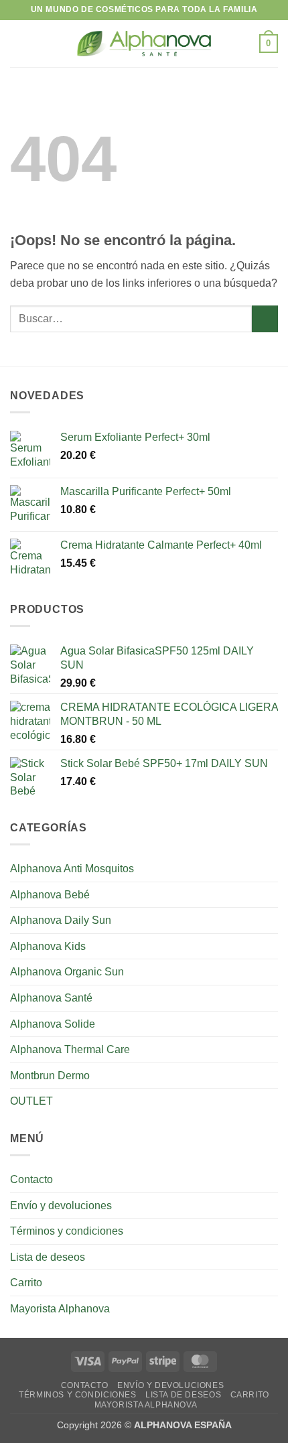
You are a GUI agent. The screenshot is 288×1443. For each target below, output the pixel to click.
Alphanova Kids (48, 946)
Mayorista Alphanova (60, 1308)
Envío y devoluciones (61, 1205)
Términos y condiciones (66, 1231)
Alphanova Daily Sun (60, 920)
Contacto (31, 1179)
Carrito (26, 1282)
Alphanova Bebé (50, 894)
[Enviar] (265, 318)
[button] (18, 43)
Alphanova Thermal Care (70, 1049)
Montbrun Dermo (50, 1075)
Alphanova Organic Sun (67, 971)
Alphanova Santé (51, 998)
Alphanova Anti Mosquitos (72, 868)
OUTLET (31, 1101)
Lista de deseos (47, 1257)
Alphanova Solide (52, 1024)
